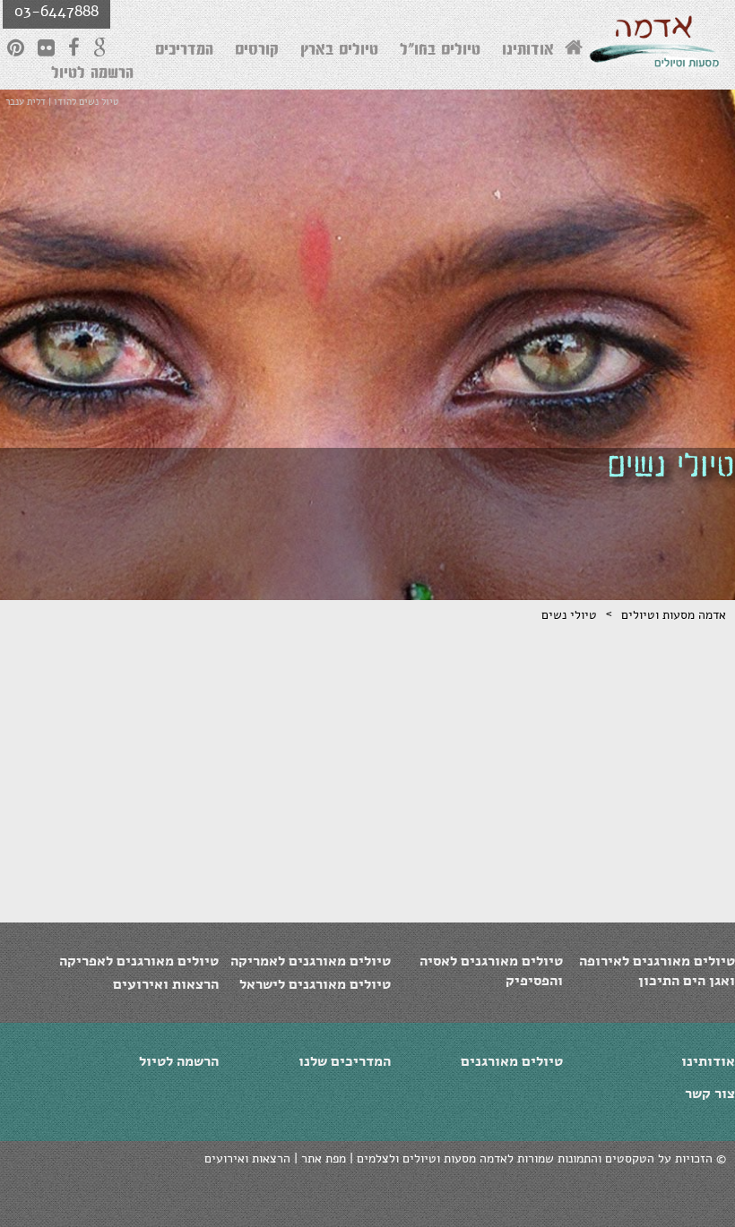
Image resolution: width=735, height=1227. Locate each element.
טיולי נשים (569, 614)
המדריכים (184, 52)
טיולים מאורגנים (512, 1061)
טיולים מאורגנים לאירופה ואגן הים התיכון (657, 971)
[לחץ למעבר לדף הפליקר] (46, 47)
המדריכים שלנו (344, 1061)
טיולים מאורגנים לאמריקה (310, 961)
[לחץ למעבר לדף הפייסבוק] (74, 47)
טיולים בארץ (339, 52)
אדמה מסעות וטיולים (673, 614)
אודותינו (528, 52)
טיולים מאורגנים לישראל (315, 984)
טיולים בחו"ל (440, 52)
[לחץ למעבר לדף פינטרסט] (15, 47)
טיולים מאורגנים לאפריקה (139, 961)
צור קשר (710, 1093)
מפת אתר (323, 1158)
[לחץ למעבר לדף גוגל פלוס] (100, 47)
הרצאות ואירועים (166, 984)
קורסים (257, 52)
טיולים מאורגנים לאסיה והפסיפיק (491, 971)
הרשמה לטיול (92, 75)
